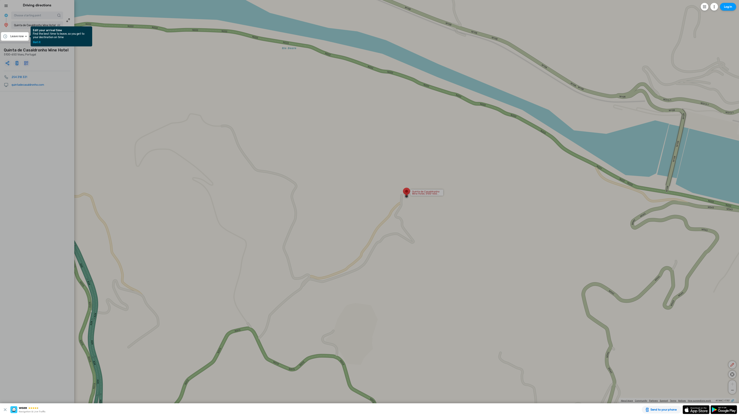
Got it (37, 42)
